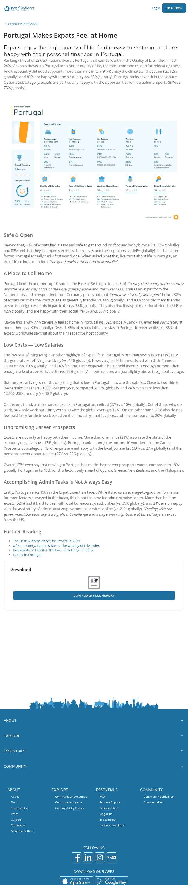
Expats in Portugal (27, 555)
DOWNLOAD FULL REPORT (94, 595)
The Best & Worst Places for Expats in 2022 (46, 541)
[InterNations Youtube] (111, 857)
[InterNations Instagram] (100, 857)
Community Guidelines (159, 797)
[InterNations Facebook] (76, 857)
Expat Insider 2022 (23, 24)
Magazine (106, 814)
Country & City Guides (69, 808)
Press (14, 814)
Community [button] (15, 766)
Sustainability (20, 808)
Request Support (110, 802)
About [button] (10, 720)
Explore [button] (12, 735)
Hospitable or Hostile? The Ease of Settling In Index (53, 550)
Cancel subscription (112, 825)
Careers (16, 819)
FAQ (102, 797)
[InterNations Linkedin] (88, 857)
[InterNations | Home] (18, 9)
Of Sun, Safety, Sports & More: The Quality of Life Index (56, 545)
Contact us (18, 825)
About (15, 797)
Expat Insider (108, 819)
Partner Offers (109, 808)
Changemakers (154, 802)
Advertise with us (22, 831)
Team (14, 802)
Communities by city (68, 802)
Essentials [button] (14, 751)
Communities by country (71, 797)
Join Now (174, 8)
